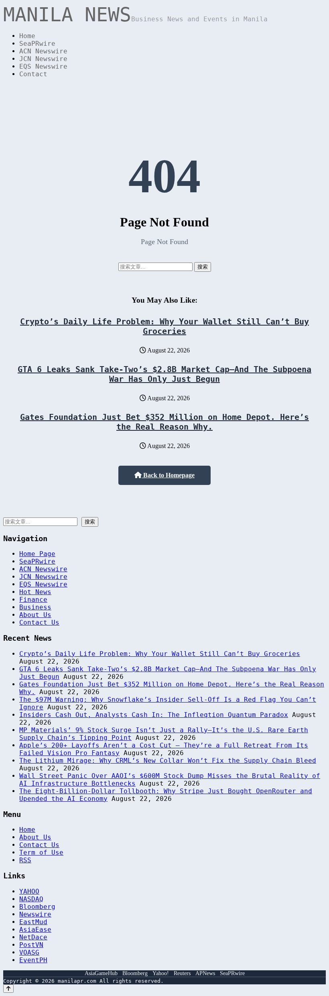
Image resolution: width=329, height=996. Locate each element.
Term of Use (41, 852)
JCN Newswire (43, 59)
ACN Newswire (43, 51)
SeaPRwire (37, 43)
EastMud (33, 922)
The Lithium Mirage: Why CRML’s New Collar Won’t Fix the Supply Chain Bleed (167, 760)
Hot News (35, 592)
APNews (205, 973)
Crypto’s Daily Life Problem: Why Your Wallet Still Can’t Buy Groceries (164, 326)
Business (35, 607)
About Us (35, 615)
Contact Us (39, 622)
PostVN (31, 945)
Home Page (37, 554)
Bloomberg (37, 906)
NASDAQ (31, 899)
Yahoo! (160, 973)
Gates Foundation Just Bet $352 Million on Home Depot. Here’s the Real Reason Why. (164, 422)
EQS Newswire (43, 66)
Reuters (182, 973)
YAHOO (29, 891)
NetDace (33, 937)
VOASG (29, 952)
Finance (33, 599)
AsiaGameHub (101, 973)
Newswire (35, 914)
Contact (33, 74)
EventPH (33, 960)
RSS (25, 860)
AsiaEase (35, 929)
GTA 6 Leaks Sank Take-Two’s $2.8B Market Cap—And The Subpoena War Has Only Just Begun (164, 374)
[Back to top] (8, 988)
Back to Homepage (168, 475)
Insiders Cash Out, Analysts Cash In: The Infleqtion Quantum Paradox (153, 715)
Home (27, 36)
